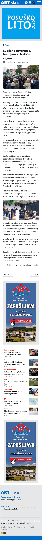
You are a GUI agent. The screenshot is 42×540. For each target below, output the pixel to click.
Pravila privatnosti (20, 527)
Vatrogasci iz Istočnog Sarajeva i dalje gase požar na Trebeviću (15, 363)
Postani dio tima (28, 507)
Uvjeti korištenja (6, 527)
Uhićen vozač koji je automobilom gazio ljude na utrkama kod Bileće (15, 353)
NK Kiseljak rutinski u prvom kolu (15, 382)
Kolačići (31, 527)
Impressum (4, 529)
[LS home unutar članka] (21, 312)
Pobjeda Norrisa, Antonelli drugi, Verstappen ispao (15, 373)
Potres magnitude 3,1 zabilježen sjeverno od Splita (13, 402)
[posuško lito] (21, 23)
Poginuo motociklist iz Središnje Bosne (13, 392)
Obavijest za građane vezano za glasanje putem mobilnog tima (15, 412)
